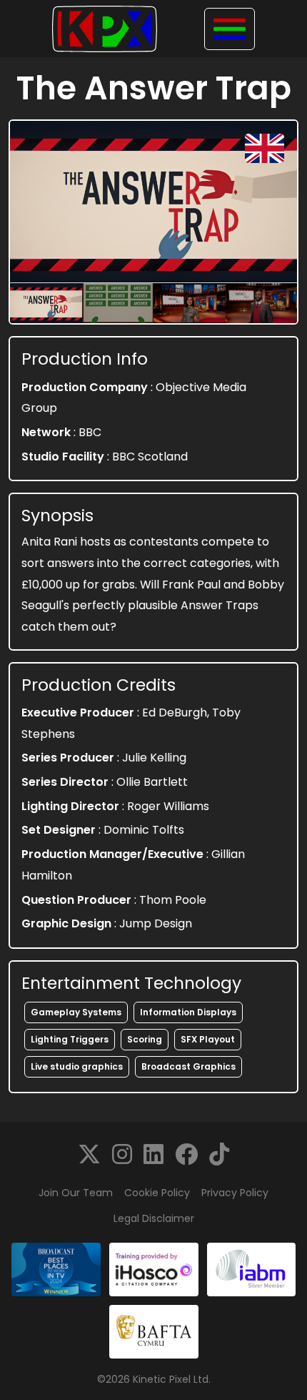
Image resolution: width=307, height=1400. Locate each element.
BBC (90, 432)
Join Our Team (76, 1192)
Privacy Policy (234, 1192)
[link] (89, 1154)
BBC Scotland (150, 456)
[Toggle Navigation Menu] (229, 29)
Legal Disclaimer (154, 1218)
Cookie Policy (157, 1192)
